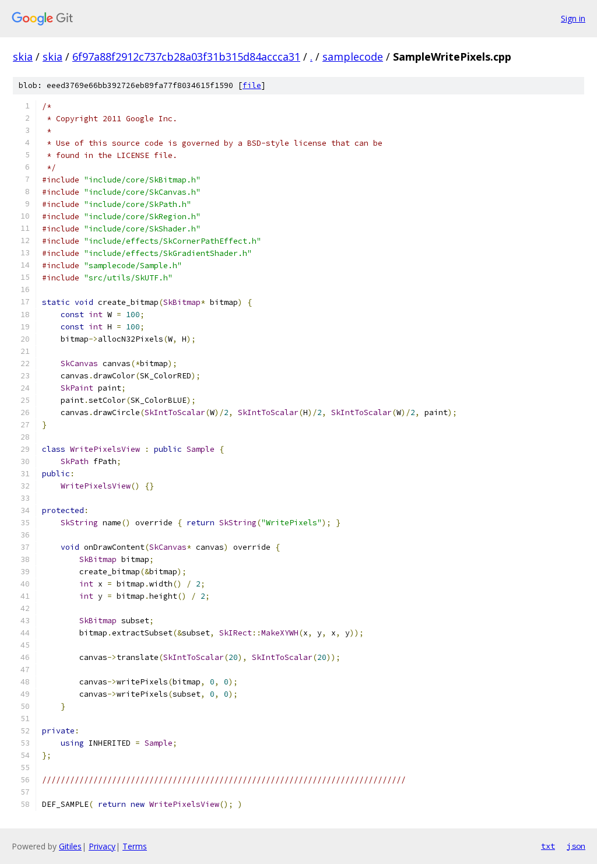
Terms (134, 846)
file (252, 85)
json (576, 846)
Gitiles (70, 846)
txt (548, 846)
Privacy (102, 846)
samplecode (352, 57)
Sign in (573, 18)
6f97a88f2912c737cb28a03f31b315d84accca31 (186, 57)
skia (23, 57)
